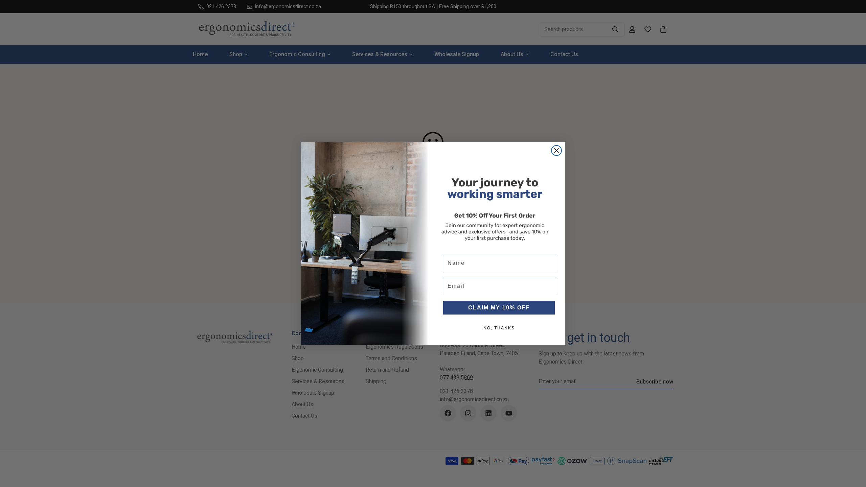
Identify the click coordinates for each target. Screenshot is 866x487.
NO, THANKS (499, 328)
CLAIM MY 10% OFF (499, 307)
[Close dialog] (556, 150)
